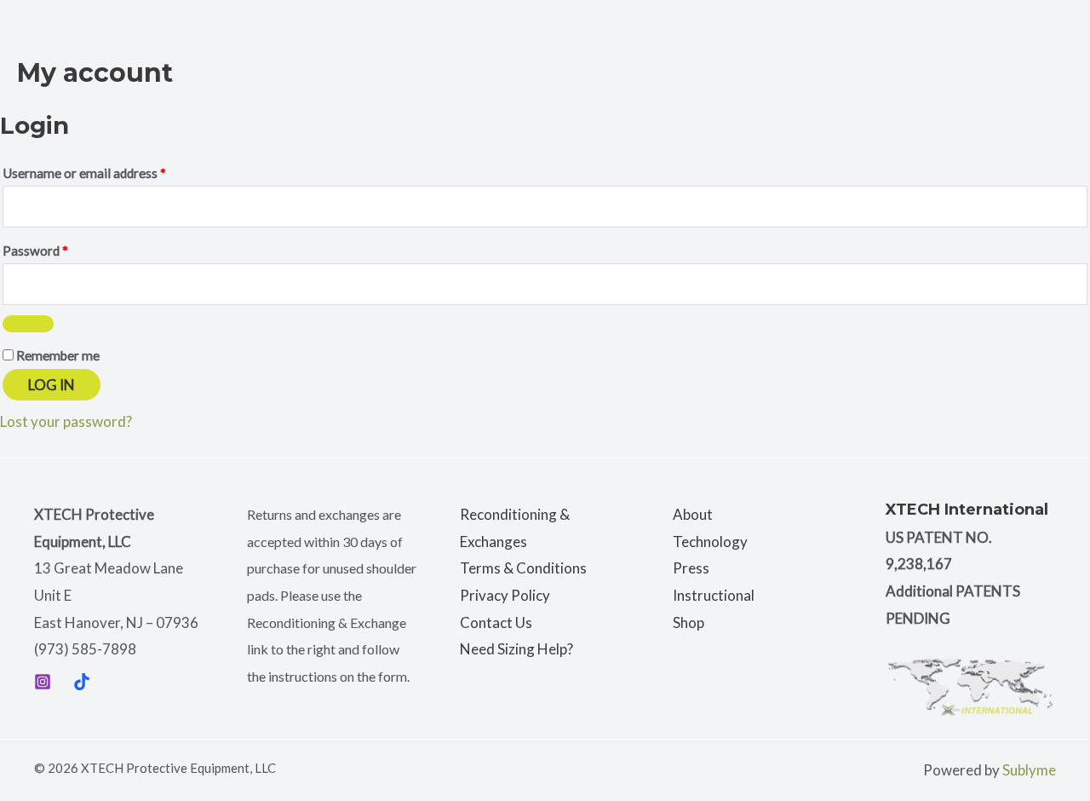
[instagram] (42, 681)
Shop (688, 622)
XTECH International (967, 509)
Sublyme (1029, 770)
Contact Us (496, 622)
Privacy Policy (505, 595)
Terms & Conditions (523, 568)
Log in (51, 385)
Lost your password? (66, 421)
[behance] (81, 681)
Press (691, 568)
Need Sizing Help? (516, 649)
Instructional (713, 595)
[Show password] (28, 323)
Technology (710, 541)
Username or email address (109, 170)
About (693, 514)
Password (60, 248)
